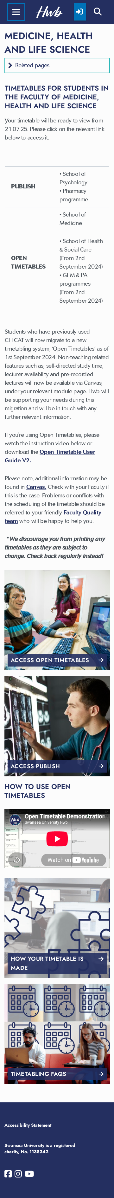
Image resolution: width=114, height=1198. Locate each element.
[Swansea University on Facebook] (8, 1175)
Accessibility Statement (27, 1125)
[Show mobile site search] (98, 12)
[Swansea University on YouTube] (29, 1175)
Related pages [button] (32, 65)
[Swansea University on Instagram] (18, 1175)
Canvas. (36, 486)
